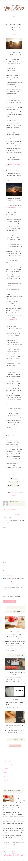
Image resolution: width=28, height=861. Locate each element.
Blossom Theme (18, 854)
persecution (19, 493)
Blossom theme (18, 852)
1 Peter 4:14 (15, 207)
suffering (14, 495)
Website (5, 571)
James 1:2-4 (9, 285)
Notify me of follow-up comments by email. (12, 589)
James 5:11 (13, 226)
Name (4, 555)
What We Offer (8, 776)
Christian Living (15, 492)
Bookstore (6, 784)
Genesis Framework (9, 855)
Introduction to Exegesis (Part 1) (15, 725)
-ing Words (15, 700)
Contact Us (6, 768)
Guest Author (16, 32)
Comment (6, 527)
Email (4, 563)
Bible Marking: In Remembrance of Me (15, 673)
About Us (6, 780)
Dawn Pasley (12, 493)
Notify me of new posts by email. (11, 596)
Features (6, 772)
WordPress (18, 855)
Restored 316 (14, 853)
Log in (22, 855)
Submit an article (8, 765)
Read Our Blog (7, 761)
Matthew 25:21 (14, 319)
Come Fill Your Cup (14, 8)
